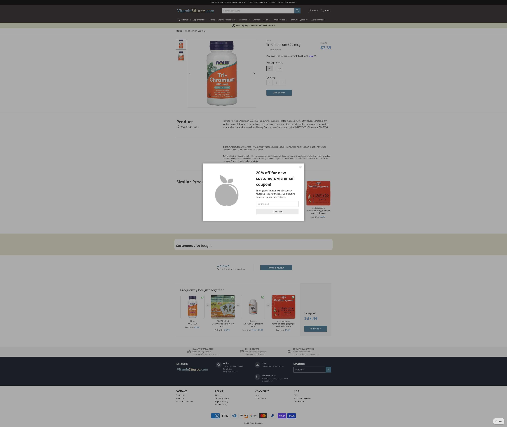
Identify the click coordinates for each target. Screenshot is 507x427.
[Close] (300, 167)
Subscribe (277, 211)
